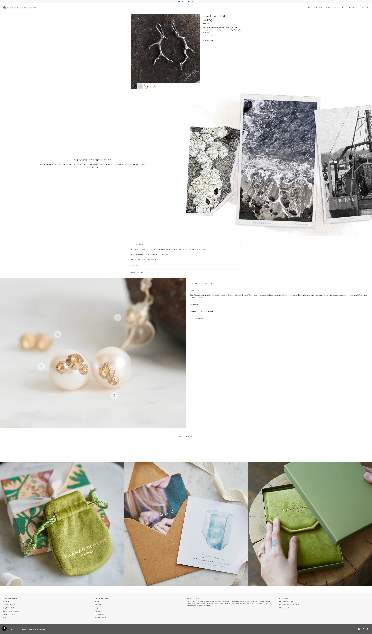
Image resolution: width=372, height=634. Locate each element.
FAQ (4, 617)
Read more (206, 32)
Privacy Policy (99, 614)
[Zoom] (165, 48)
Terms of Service (100, 617)
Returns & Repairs (9, 605)
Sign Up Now (100, 1)
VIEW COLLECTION (92, 168)
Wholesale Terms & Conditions (289, 605)
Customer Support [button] (10, 598)
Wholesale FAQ (284, 608)
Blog (96, 608)
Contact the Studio (9, 614)
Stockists (98, 601)
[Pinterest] (363, 629)
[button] (309, 7)
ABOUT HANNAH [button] (193, 598)
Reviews (98, 611)
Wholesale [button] (283, 598)
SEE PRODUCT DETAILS (212, 36)
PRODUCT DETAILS (137, 244)
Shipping (6, 601)
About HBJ (98, 605)
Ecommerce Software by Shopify (41, 629)
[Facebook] (359, 629)
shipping (134, 265)
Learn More (206, 605)
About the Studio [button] (102, 598)
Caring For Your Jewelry (11, 611)
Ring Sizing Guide (9, 608)
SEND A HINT (209, 40)
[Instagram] (368, 629)
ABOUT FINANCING (137, 272)
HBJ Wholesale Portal (286, 601)
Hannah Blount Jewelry (14, 629)
